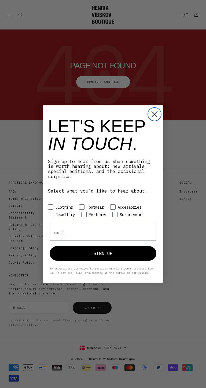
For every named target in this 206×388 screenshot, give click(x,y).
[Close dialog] (154, 114)
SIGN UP (103, 253)
